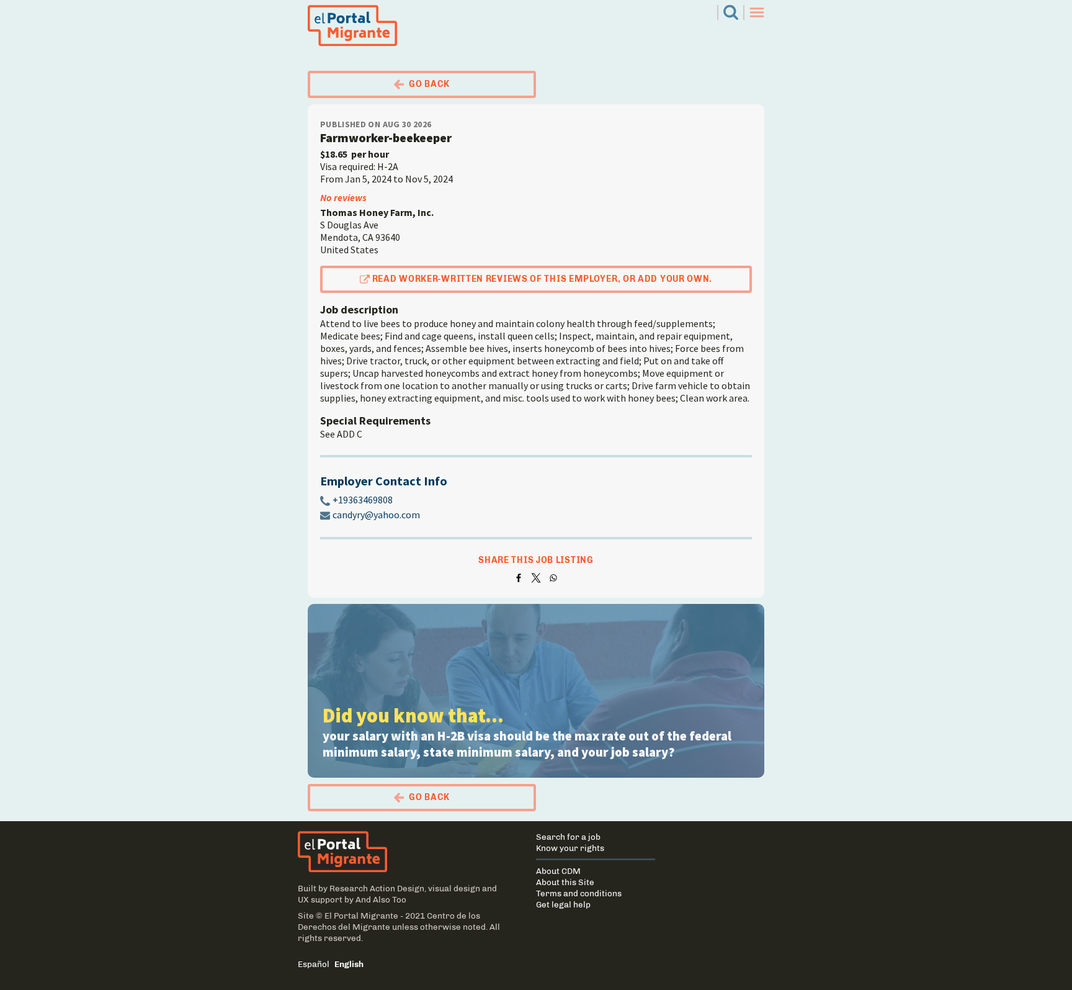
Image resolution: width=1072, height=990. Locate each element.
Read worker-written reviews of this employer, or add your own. (542, 279)
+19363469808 (363, 499)
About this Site (565, 882)
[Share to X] (536, 578)
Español (313, 964)
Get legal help (563, 904)
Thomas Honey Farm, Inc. (377, 212)
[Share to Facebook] (518, 578)
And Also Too (380, 899)
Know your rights (570, 848)
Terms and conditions (579, 893)
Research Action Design (376, 888)
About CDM (558, 871)
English (349, 964)
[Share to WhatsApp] (553, 578)
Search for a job (568, 837)
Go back (429, 84)
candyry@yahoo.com (376, 514)
